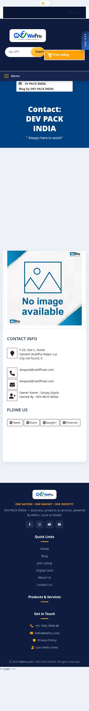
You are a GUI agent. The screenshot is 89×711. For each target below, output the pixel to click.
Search (39, 52)
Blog (44, 556)
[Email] (59, 524)
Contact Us (44, 585)
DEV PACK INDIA (34, 84)
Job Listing (44, 563)
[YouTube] (49, 524)
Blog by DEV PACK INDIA (36, 89)
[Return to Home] (20, 83)
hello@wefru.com (47, 633)
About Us (44, 577)
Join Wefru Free (47, 647)
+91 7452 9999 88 (47, 626)
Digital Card (44, 570)
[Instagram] (39, 524)
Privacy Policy (47, 640)
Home (44, 549)
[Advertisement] (44, 200)
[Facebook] (30, 524)
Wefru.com (26, 662)
